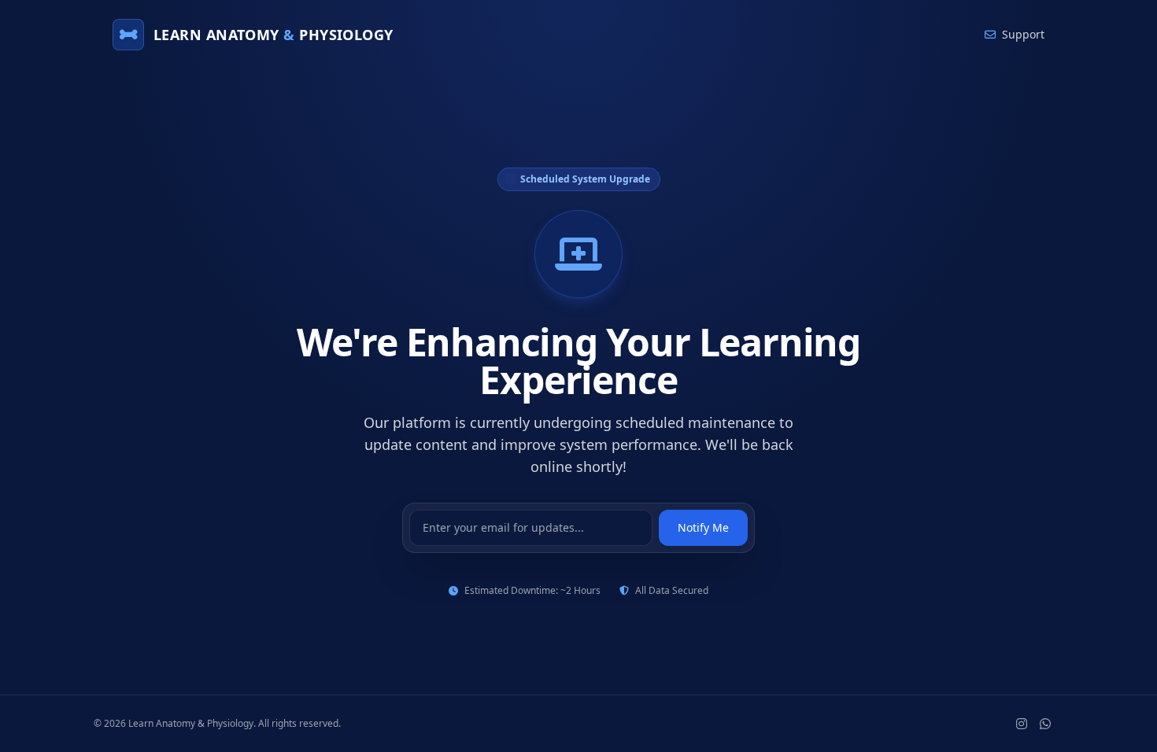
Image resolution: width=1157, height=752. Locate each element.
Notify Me (703, 527)
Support (1023, 34)
